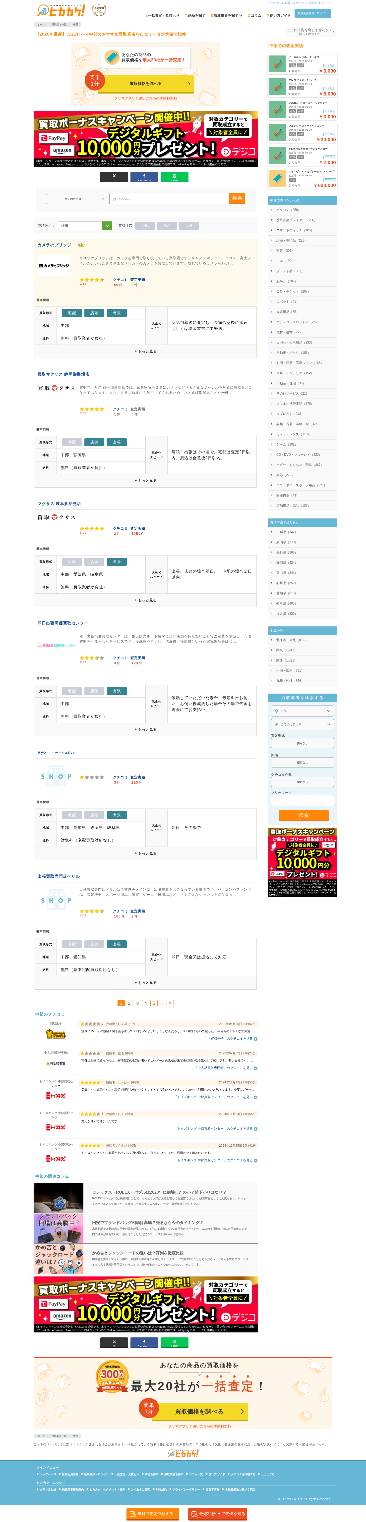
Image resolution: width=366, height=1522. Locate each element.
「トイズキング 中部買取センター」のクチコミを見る (213, 1097)
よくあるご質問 (140, 1489)
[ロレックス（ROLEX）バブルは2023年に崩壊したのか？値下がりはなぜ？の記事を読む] (58, 1198)
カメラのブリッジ (54, 245)
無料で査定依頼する (155, 1514)
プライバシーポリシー (186, 1489)
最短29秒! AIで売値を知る (222, 1514)
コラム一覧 (196, 1474)
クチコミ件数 (281, 774)
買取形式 (278, 736)
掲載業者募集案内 (73, 1489)
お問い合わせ (48, 1489)
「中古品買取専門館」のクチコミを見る (223, 1068)
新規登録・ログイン (96, 1474)
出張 (188, 225)
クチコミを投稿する (243, 1474)
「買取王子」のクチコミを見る (230, 1038)
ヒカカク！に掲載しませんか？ (287, 2)
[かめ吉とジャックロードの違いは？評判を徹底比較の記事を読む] (58, 1259)
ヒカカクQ (267, 1474)
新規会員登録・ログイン (313, 13)
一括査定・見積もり (164, 15)
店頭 (167, 225)
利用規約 (161, 1489)
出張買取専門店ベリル (59, 876)
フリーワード (281, 793)
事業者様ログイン (320, 2)
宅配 (145, 225)
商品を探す (196, 15)
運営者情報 (212, 1489)
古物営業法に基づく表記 (240, 1489)
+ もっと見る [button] (146, 351)
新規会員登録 (70, 1474)
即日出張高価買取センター (63, 623)
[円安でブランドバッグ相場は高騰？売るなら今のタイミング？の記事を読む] (58, 1228)
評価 (274, 755)
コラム (256, 15)
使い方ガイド (280, 15)
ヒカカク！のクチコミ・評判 (107, 1489)
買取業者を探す (173, 1474)
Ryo (42, 752)
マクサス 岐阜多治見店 (59, 504)
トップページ (48, 1474)
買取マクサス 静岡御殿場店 (64, 374)
